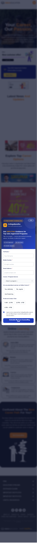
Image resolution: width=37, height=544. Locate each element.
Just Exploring (9, 294)
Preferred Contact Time (10, 298)
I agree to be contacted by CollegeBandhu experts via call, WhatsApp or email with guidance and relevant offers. (19, 314)
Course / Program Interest (10, 276)
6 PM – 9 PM (8, 307)
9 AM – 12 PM (9, 302)
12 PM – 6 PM (20, 302)
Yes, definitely (9, 289)
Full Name (6, 251)
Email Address (8, 268)
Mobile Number (8, 260)
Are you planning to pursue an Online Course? (16, 285)
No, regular (19, 289)
